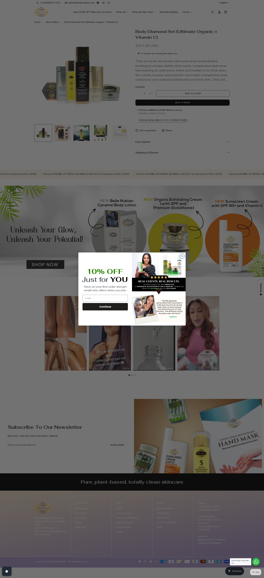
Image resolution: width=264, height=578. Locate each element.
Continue (105, 306)
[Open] (6, 571)
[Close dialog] (182, 256)
